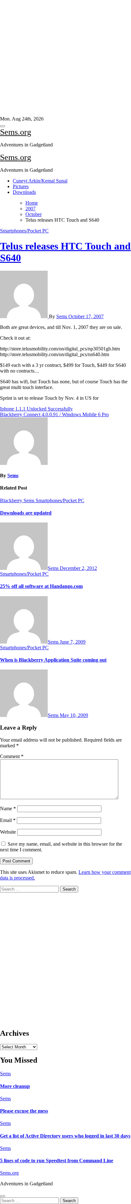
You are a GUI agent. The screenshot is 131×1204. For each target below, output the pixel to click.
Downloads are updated (26, 513)
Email (8, 820)
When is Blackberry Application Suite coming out (53, 660)
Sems (62, 316)
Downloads (24, 192)
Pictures (21, 186)
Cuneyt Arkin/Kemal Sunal (40, 180)
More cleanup (15, 1086)
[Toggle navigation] (2, 126)
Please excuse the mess (24, 1111)
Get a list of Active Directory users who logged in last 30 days (65, 1136)
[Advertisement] (63, 58)
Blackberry (12, 500)
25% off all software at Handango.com (41, 586)
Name (8, 808)
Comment (12, 756)
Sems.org (15, 132)
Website (8, 832)
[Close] (2, 1196)
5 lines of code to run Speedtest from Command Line (56, 1160)
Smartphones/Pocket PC (24, 230)
